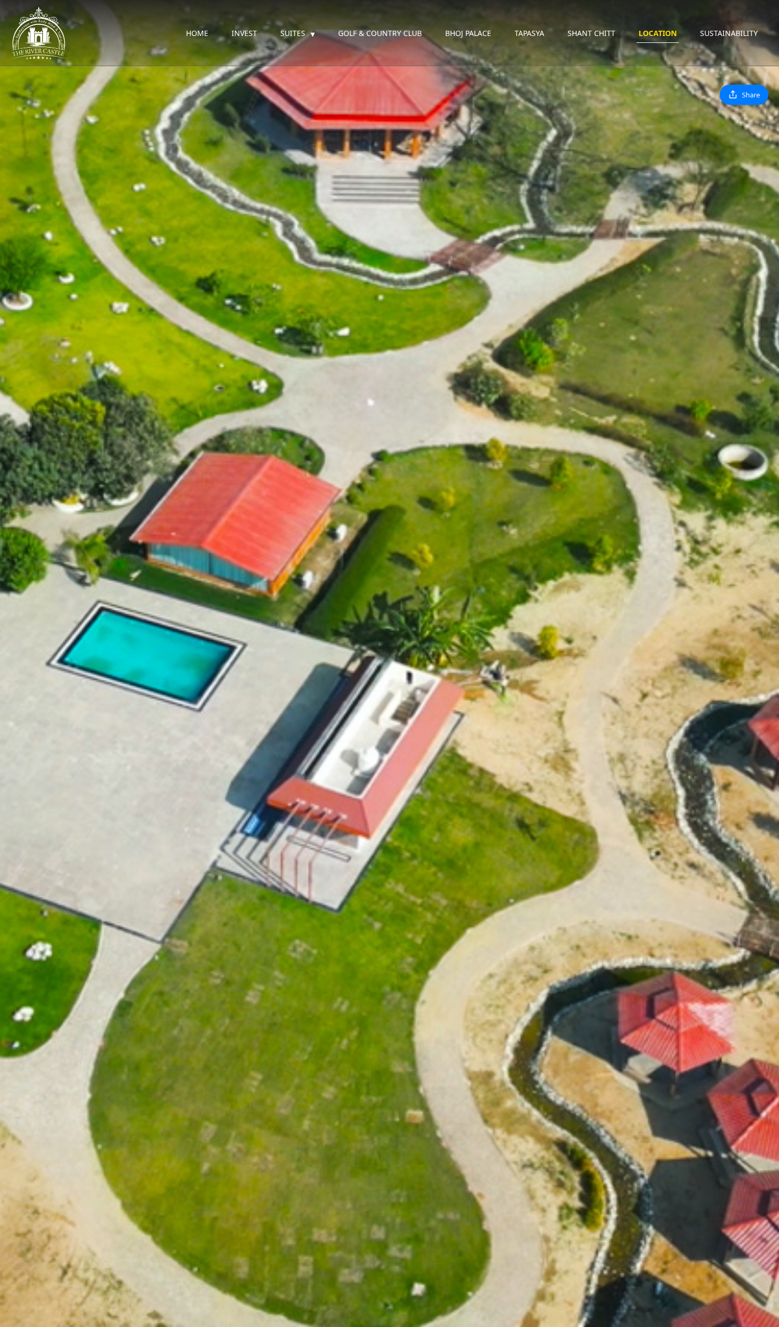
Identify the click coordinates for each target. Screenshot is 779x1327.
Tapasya (529, 33)
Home (197, 33)
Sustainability (729, 33)
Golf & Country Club (380, 33)
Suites (297, 34)
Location (658, 33)
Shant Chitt (591, 33)
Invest (244, 33)
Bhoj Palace (468, 33)
